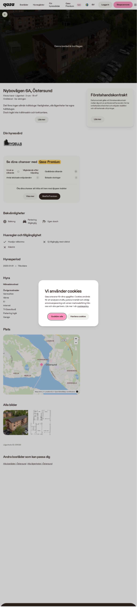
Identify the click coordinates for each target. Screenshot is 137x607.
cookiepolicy (82, 306)
